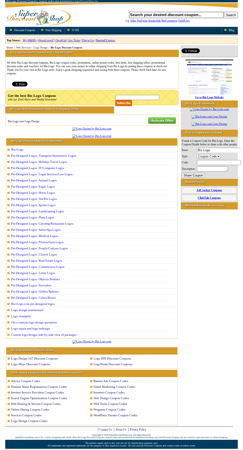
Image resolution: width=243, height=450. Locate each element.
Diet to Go (88, 40)
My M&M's (30, 40)
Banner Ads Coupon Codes (110, 381)
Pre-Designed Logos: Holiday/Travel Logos (39, 162)
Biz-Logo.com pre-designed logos (33, 304)
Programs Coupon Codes (109, 409)
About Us (120, 429)
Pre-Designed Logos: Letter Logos (33, 273)
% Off (75, 30)
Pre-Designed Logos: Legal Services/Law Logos (42, 174)
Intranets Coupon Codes (109, 392)
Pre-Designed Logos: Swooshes (31, 285)
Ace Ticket (74, 40)
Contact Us (105, 429)
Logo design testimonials (27, 310)
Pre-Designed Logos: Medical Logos (34, 236)
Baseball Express (105, 40)
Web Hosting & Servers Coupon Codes (36, 404)
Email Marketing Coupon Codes (114, 386)
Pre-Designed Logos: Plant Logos (32, 217)
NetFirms (142, 20)
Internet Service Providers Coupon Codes (37, 392)
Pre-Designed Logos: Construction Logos (37, 267)
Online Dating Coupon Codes (30, 409)
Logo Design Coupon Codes (29, 421)
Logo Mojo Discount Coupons (30, 364)
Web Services (23, 47)
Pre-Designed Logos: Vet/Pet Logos (34, 199)
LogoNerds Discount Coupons (112, 364)
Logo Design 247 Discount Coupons (34, 358)
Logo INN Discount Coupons (112, 358)
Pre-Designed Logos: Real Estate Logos (36, 260)
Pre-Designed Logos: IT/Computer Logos (37, 168)
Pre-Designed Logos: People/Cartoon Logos (39, 248)
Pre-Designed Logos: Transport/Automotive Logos (43, 155)
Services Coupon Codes (26, 415)
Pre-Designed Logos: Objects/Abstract (35, 279)
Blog (231, 30)
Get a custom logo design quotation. (34, 322)
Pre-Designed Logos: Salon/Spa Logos (36, 230)
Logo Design (40, 47)
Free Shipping (53, 30)
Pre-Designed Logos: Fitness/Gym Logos (37, 242)
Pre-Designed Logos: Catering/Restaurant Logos (42, 223)
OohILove (184, 20)
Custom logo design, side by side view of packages (43, 334)
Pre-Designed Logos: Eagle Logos (33, 186)
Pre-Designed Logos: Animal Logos (34, 180)
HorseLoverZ (46, 40)
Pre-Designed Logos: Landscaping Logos (37, 211)
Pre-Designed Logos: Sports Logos (33, 205)
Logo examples (21, 316)
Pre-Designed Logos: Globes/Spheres (35, 291)
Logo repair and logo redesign (30, 328)
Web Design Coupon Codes (111, 398)
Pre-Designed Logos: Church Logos (34, 254)
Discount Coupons (24, 30)
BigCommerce (169, 20)
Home (10, 47)
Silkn (133, 20)
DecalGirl (61, 40)
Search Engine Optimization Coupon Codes (39, 398)
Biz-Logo (17, 149)
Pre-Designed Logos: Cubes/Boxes (33, 297)
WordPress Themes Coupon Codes (115, 415)
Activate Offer (162, 120)
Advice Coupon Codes (25, 381)
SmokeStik (154, 20)
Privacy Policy (138, 429)
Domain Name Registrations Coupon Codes (39, 386)
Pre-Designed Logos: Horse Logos (33, 192)
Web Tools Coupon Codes (110, 404)
